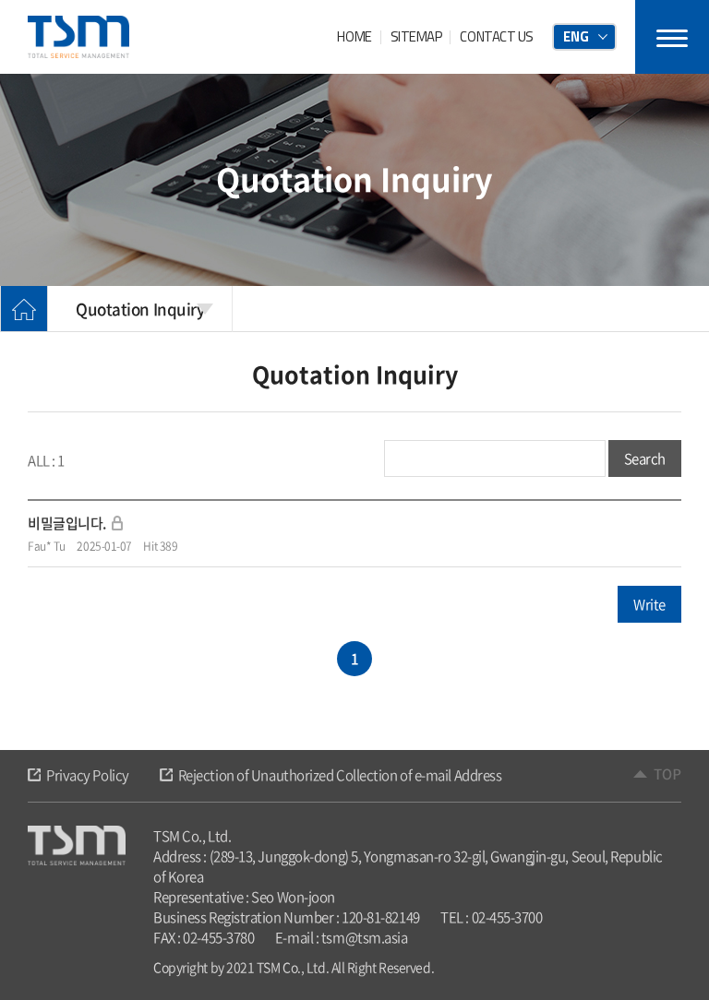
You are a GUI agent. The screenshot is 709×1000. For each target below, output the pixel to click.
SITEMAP (416, 36)
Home (24, 309)
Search (645, 458)
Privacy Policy (87, 775)
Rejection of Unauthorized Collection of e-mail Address (340, 775)
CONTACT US (497, 36)
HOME (354, 36)
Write (649, 604)
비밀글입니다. (67, 523)
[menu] (672, 37)
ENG (576, 36)
